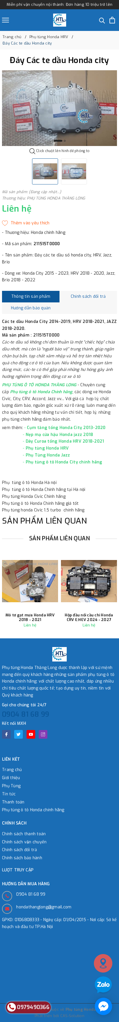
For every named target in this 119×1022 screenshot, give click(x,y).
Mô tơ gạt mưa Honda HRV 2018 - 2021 (30, 617)
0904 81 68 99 (25, 714)
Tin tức (9, 794)
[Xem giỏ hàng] (112, 20)
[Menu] (5, 20)
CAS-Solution (72, 1015)
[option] (59, 108)
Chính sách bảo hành (22, 858)
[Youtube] (31, 734)
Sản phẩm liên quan (59, 538)
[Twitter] (18, 734)
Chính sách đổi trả (19, 850)
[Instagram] (43, 734)
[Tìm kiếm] (102, 20)
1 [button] (58, 141)
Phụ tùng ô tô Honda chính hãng (33, 810)
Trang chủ (12, 769)
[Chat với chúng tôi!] (103, 1006)
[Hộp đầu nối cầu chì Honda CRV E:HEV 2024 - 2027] (89, 581)
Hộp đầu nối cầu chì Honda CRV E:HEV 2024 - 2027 (89, 617)
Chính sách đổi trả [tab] (88, 296)
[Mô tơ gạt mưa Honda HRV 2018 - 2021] (30, 581)
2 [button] (65, 141)
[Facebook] (6, 734)
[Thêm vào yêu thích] (26, 223)
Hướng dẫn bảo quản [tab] (31, 308)
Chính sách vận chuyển (24, 842)
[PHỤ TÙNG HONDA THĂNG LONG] (59, 20)
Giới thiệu (11, 778)
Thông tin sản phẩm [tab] (31, 296)
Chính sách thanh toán (24, 834)
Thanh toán (13, 802)
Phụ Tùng (11, 786)
